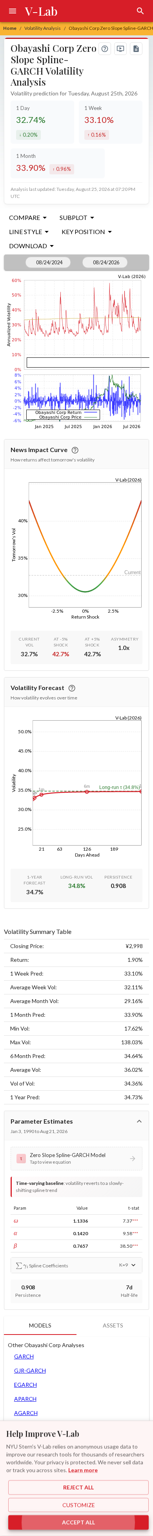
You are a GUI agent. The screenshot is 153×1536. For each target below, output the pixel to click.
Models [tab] (40, 1325)
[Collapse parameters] (139, 1121)
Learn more (83, 1469)
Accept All (78, 1522)
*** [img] (135, 1220)
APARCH (25, 1398)
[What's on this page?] (104, 48)
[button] (77, 1158)
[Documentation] (136, 48)
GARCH (24, 1356)
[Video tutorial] (120, 48)
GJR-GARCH (30, 1370)
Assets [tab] (113, 1325)
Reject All (78, 1487)
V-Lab (41, 11)
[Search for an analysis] (140, 11)
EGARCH (25, 1384)
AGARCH (26, 1413)
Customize (78, 1504)
